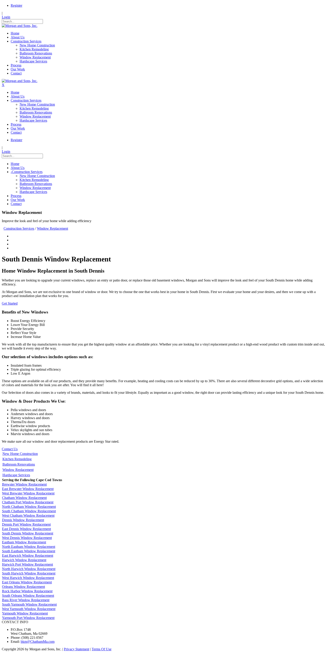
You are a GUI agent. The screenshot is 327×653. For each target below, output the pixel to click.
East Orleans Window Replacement (27, 582)
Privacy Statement (76, 649)
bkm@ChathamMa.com (37, 641)
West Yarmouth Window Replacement (28, 609)
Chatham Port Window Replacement (27, 502)
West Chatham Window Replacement (28, 515)
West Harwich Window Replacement (28, 578)
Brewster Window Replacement (24, 484)
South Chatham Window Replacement (29, 511)
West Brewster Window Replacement (28, 493)
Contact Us (10, 449)
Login (6, 17)
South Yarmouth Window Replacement (29, 604)
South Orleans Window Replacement (28, 595)
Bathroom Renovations (18, 464)
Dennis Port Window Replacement (26, 524)
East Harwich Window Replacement (27, 555)
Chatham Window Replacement (24, 498)
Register (16, 5)
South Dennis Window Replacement (27, 533)
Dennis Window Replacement (23, 520)
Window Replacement (18, 470)
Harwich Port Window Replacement (27, 564)
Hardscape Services (16, 475)
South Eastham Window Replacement (28, 551)
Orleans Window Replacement (23, 587)
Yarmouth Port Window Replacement (28, 618)
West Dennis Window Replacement (27, 538)
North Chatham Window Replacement (29, 506)
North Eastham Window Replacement (28, 547)
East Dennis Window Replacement (26, 529)
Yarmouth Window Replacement (25, 613)
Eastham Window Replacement (24, 542)
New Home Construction (20, 454)
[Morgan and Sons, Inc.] (19, 26)
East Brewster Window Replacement (28, 489)
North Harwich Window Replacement (28, 569)
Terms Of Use (101, 649)
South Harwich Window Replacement (28, 573)
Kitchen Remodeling (17, 459)
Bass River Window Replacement (25, 600)
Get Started (10, 303)
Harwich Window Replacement (24, 560)
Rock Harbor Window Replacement (27, 591)
